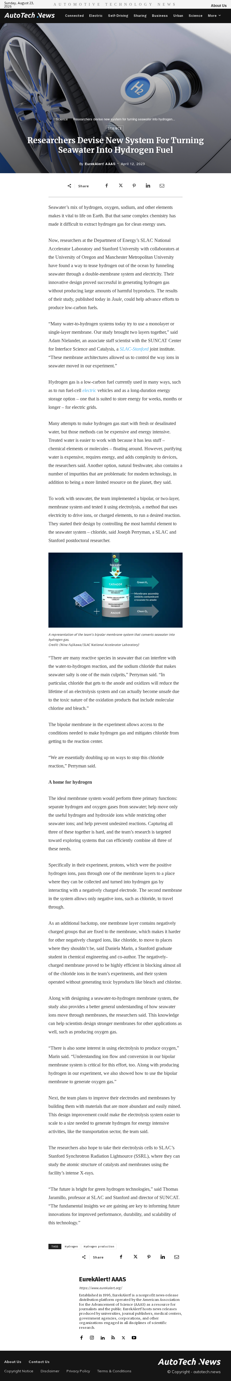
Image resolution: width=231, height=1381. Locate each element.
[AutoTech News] (29, 15)
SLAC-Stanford (134, 348)
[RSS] (113, 1336)
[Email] (162, 186)
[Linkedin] (148, 186)
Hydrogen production (99, 1246)
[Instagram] (92, 1336)
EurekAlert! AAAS (100, 163)
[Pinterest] (134, 186)
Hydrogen (71, 1246)
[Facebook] (106, 186)
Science (62, 118)
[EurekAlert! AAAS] (61, 1308)
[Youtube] (134, 1336)
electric (89, 390)
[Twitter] (120, 186)
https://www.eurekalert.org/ (100, 1288)
